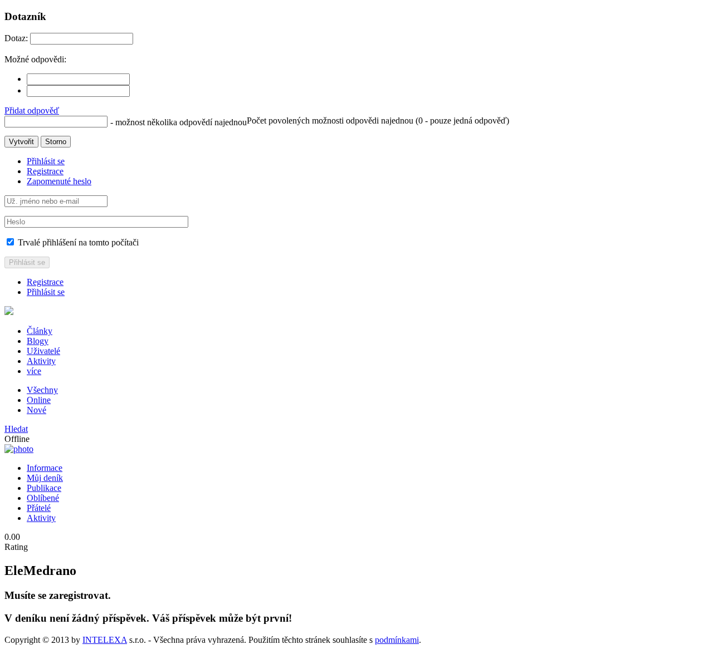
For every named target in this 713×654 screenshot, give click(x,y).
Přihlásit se (46, 161)
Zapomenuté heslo (59, 181)
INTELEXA (104, 640)
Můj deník (45, 478)
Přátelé (39, 508)
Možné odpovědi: (35, 59)
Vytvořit (21, 141)
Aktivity (41, 361)
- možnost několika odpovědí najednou (178, 122)
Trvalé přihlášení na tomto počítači (77, 242)
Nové (36, 410)
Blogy (37, 341)
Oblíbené (43, 498)
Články (39, 331)
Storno (55, 141)
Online (39, 400)
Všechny (42, 390)
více (34, 371)
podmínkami (397, 640)
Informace (44, 468)
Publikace (44, 488)
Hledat (16, 429)
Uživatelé (43, 351)
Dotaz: (16, 38)
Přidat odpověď (31, 110)
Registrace (45, 171)
